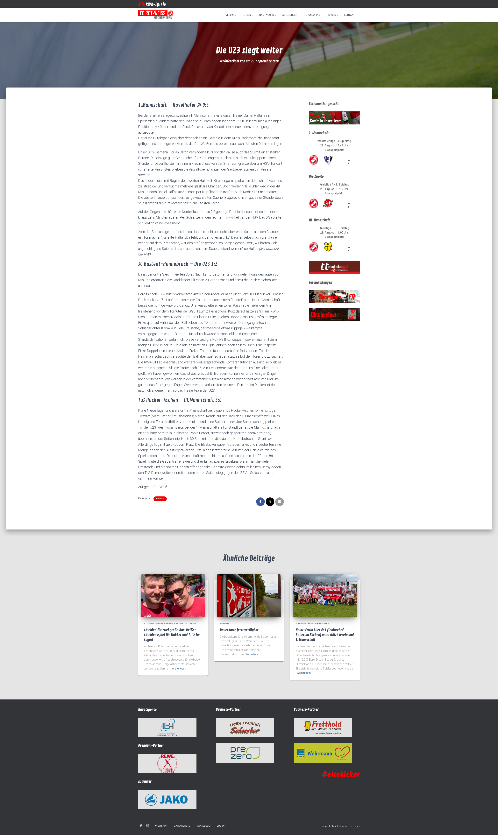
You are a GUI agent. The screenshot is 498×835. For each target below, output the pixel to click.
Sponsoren (322, 623)
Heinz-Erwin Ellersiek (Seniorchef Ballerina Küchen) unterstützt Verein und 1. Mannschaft (325, 635)
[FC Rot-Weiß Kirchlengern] (156, 15)
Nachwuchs (266, 15)
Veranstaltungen (185, 623)
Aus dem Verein (153, 623)
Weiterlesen (179, 668)
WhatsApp (161, 825)
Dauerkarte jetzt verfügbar (239, 630)
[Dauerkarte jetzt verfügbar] (249, 595)
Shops (332, 15)
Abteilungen (290, 15)
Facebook (141, 825)
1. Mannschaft (305, 623)
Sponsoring (313, 15)
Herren (247, 15)
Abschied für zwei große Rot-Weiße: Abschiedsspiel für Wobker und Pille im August (172, 635)
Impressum (203, 825)
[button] (235, 15)
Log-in (220, 825)
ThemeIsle (353, 826)
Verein (230, 15)
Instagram (148, 825)
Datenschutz (182, 825)
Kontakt (349, 15)
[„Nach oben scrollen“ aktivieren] (490, 827)
